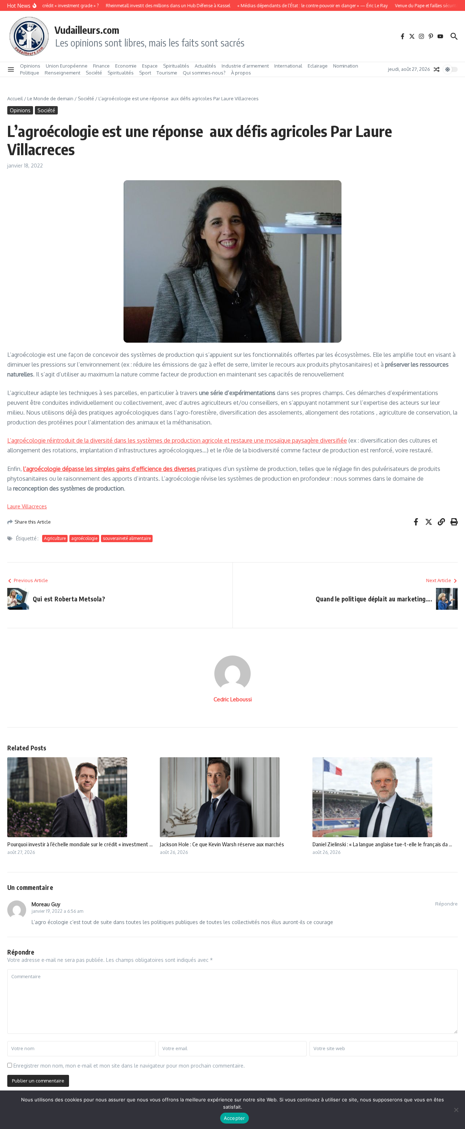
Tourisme (167, 73)
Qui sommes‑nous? (204, 73)
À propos (241, 73)
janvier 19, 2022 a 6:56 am (57, 911)
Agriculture (55, 538)
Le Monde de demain (50, 98)
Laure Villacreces (27, 506)
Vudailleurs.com (86, 30)
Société (94, 73)
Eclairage (318, 66)
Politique (29, 73)
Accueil (15, 98)
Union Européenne (67, 66)
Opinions (30, 66)
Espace (150, 66)
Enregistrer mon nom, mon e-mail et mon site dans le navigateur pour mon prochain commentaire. (129, 1066)
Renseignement (62, 73)
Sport (145, 73)
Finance (101, 66)
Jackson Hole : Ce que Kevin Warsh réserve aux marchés (222, 844)
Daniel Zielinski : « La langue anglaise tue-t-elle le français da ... (382, 844)
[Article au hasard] (437, 69)
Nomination (345, 66)
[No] (456, 1109)
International (288, 66)
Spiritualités (176, 66)
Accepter (234, 1118)
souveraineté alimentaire (127, 538)
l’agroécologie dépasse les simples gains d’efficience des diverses (110, 468)
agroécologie (84, 538)
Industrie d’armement (245, 66)
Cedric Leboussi (233, 699)
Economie (126, 66)
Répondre (446, 904)
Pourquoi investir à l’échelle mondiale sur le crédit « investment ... (80, 844)
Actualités (205, 66)
